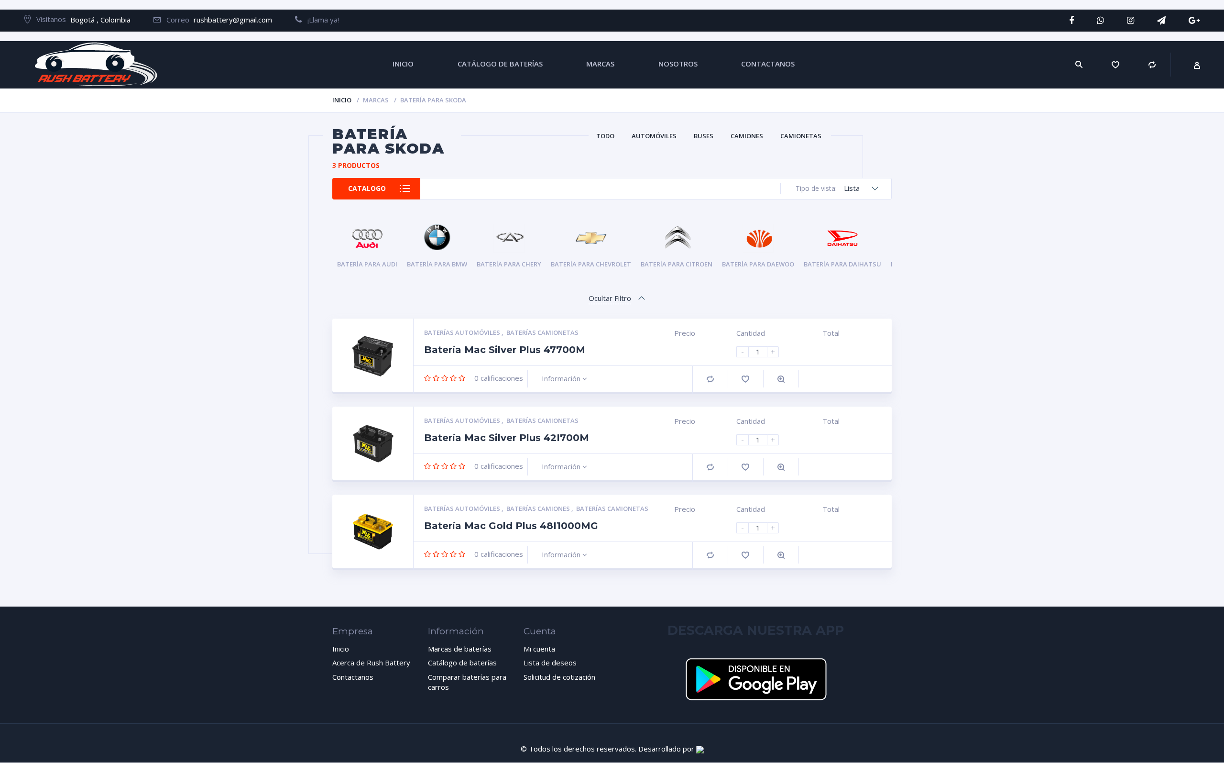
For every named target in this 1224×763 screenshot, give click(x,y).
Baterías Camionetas (542, 332)
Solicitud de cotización (559, 677)
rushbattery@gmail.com (233, 19)
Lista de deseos (550, 662)
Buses (703, 136)
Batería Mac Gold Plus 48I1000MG (511, 525)
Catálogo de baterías (462, 662)
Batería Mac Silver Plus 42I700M (506, 437)
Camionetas (800, 136)
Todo (605, 136)
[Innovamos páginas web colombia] (700, 748)
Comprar (710, 379)
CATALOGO (367, 188)
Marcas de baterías (460, 648)
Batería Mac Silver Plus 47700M (504, 349)
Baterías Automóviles (463, 332)
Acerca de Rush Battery (371, 662)
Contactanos (352, 677)
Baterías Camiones (538, 508)
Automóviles (654, 136)
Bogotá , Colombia (100, 19)
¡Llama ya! (320, 19)
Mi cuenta (539, 648)
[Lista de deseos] (1115, 64)
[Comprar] (1152, 64)
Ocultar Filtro (610, 298)
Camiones (747, 136)
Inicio (341, 100)
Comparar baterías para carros (467, 682)
